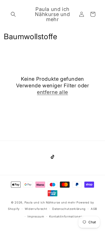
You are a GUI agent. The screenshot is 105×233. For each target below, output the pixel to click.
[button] (13, 14)
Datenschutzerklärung (69, 209)
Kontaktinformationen (65, 216)
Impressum (36, 216)
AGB (94, 209)
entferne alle (52, 92)
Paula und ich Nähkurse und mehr (50, 202)
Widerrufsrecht (36, 209)
